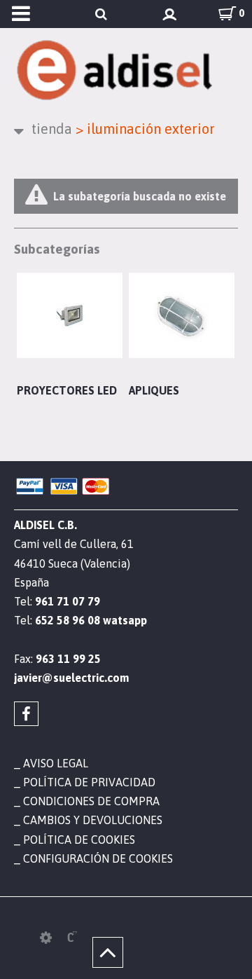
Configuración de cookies (98, 858)
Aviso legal (55, 763)
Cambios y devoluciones (92, 820)
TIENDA (51, 129)
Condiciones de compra (91, 801)
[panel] (45, 937)
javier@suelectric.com (71, 677)
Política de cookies (79, 839)
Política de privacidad (89, 782)
